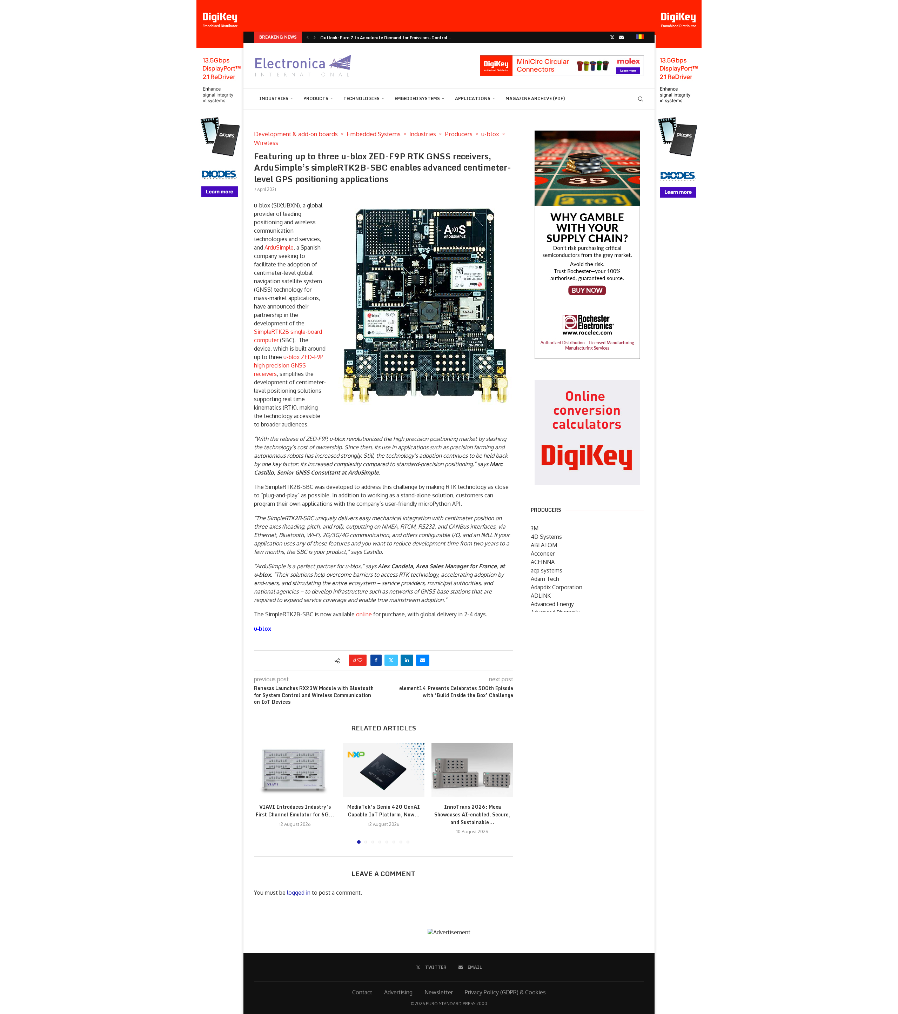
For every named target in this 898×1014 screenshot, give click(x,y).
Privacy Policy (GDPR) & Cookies (505, 992)
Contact (362, 992)
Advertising (398, 992)
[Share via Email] (422, 660)
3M (534, 528)
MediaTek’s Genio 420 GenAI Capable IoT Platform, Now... (383, 811)
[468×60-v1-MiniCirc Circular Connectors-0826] (562, 58)
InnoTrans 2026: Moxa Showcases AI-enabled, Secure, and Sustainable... (472, 814)
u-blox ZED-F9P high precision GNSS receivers (288, 365)
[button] (307, 37)
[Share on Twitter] (391, 660)
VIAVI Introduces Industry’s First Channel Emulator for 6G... (295, 811)
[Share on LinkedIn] (407, 660)
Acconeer (543, 553)
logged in (298, 892)
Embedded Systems (417, 98)
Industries (273, 98)
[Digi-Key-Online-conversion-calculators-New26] (587, 384)
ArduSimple (279, 247)
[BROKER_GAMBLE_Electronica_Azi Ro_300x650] (587, 135)
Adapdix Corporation (556, 587)
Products (315, 98)
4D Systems (546, 536)
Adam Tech (545, 578)
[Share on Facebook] (376, 660)
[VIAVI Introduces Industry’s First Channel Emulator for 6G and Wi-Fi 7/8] (295, 770)
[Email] (621, 37)
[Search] (640, 99)
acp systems (546, 570)
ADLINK (541, 595)
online (364, 614)
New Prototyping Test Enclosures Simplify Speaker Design (380, 37)
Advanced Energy (552, 604)
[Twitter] (612, 37)
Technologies (361, 98)
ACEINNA (543, 561)
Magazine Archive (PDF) (535, 98)
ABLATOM (544, 545)
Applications (472, 98)
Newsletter (438, 992)
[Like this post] (359, 660)
